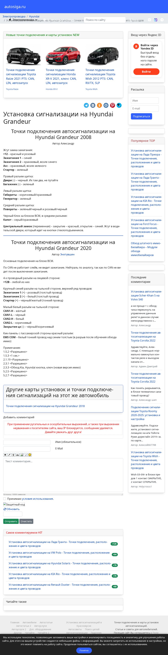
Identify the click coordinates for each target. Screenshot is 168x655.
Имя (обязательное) (68, 442)
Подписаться (141, 116)
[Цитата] (26, 455)
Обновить (13, 509)
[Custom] (162, 20)
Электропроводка (23, 19)
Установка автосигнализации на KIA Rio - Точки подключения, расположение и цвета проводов (59, 576)
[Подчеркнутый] (13, 455)
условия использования (37, 499)
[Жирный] (5, 455)
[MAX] (155, 19)
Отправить (11, 521)
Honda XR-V (52, 89)
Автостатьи (46, 622)
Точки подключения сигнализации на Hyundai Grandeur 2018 (45, 406)
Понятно (84, 650)
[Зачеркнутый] (17, 455)
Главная (14, 622)
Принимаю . (30, 499)
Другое (18, 632)
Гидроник (96, 632)
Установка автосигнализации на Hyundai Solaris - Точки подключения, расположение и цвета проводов (60, 565)
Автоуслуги (40, 625)
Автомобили (29, 622)
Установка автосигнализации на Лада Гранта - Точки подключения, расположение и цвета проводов (58, 544)
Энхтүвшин (67, 254)
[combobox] (105, 20)
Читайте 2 (43, 632)
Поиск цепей (92, 629)
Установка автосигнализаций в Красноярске (84, 624)
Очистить (26, 521)
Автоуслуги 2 (19, 629)
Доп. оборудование (40, 629)
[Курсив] (9, 455)
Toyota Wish (91, 89)
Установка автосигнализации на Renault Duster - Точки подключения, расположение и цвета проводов (60, 586)
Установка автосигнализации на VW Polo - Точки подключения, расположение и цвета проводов (59, 554)
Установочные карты (60, 19)
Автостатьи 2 (23, 625)
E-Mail (59, 448)
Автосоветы (75, 629)
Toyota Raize (12, 89)
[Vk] (149, 20)
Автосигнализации (77, 632)
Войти (146, 71)
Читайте (29, 632)
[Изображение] (21, 455)
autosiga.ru (15, 7)
